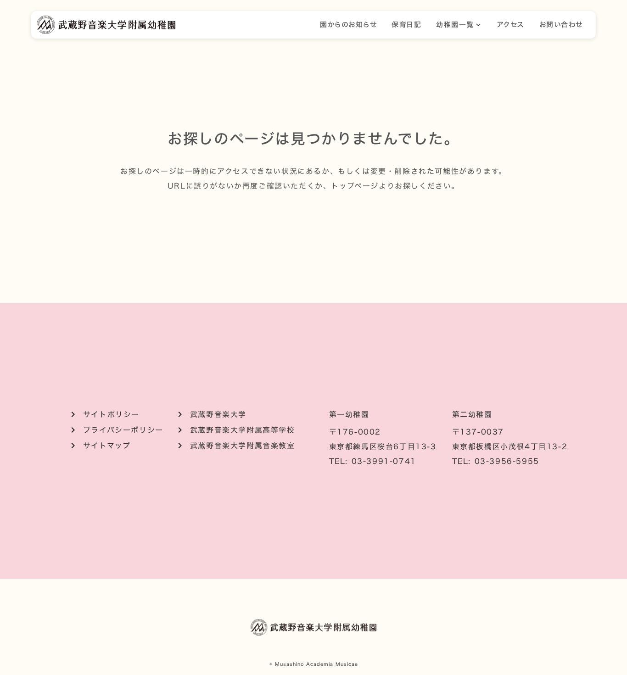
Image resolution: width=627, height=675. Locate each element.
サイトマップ (107, 445)
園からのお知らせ (348, 25)
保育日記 (406, 25)
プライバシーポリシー (123, 429)
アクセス (511, 25)
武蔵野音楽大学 (218, 414)
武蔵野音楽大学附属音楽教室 (242, 445)
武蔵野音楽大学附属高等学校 (242, 429)
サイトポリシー (111, 414)
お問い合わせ (561, 25)
